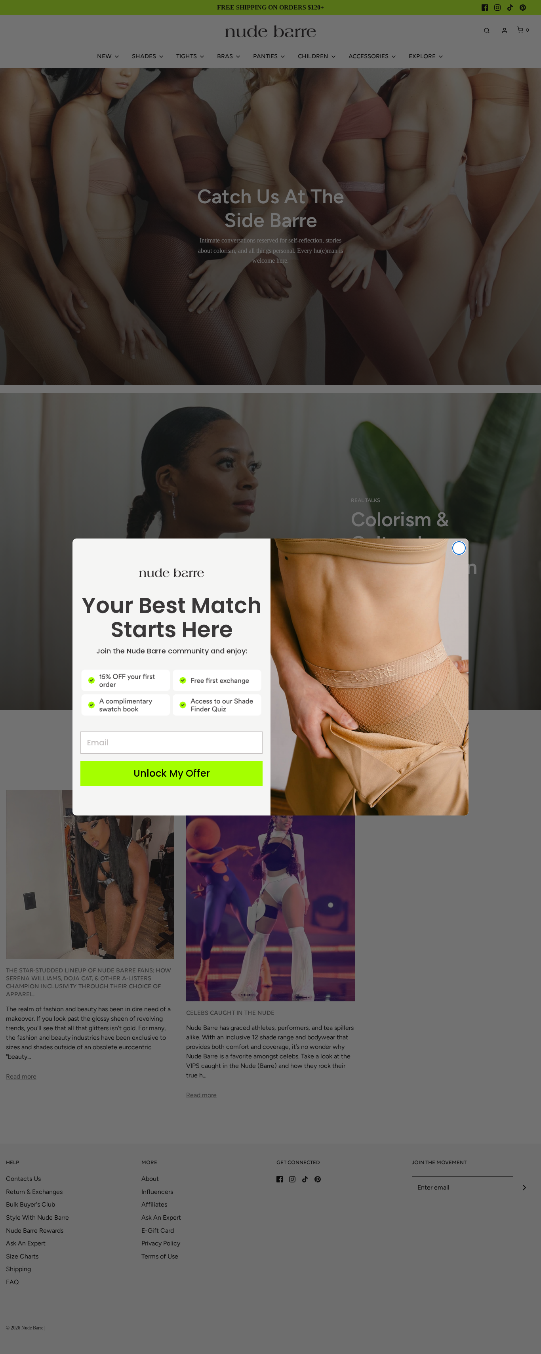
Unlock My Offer (171, 773)
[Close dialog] (459, 548)
